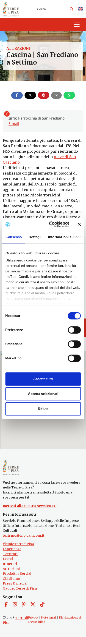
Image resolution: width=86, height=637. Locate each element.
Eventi (8, 559)
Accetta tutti (43, 379)
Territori (10, 554)
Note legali (48, 617)
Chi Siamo (11, 579)
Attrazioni (18, 48)
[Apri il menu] (76, 24)
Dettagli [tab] (35, 237)
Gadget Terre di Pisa (20, 588)
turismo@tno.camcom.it (23, 535)
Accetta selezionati (43, 394)
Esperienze (12, 549)
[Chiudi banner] (79, 224)
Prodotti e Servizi (17, 574)
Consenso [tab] (13, 237)
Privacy (33, 617)
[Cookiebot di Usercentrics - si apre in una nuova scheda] (51, 224)
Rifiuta (43, 409)
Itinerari (10, 564)
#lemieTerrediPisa (18, 544)
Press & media (15, 583)
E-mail (13, 123)
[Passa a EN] (80, 9)
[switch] (74, 330)
